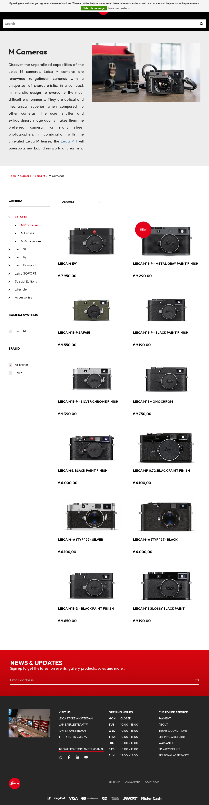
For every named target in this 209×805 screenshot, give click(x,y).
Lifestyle (21, 289)
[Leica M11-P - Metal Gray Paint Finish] (166, 240)
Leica (18, 373)
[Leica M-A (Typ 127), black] (166, 516)
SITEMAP (114, 782)
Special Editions (26, 281)
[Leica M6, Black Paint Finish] (91, 447)
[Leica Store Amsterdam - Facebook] (69, 757)
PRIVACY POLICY (169, 749)
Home (13, 176)
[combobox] (81, 202)
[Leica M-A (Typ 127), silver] (91, 516)
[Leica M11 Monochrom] (166, 378)
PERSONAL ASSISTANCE (174, 755)
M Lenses (27, 233)
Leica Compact (25, 265)
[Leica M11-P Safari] (91, 309)
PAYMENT (165, 718)
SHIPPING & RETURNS (172, 737)
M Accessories (31, 241)
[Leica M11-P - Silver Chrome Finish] (91, 378)
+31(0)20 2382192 (73, 737)
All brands (22, 365)
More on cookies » (119, 8)
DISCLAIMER (132, 782)
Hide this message (93, 8)
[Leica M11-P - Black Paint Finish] (166, 309)
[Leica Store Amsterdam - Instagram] (60, 757)
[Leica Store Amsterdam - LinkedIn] (77, 757)
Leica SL (21, 249)
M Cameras (56, 176)
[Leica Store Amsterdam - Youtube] (86, 757)
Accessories (23, 297)
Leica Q (20, 257)
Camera (25, 176)
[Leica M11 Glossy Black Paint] (166, 585)
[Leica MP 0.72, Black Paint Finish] (166, 447)
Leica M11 (69, 141)
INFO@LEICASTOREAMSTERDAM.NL (81, 749)
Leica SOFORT (25, 273)
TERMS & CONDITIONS (173, 731)
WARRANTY (166, 743)
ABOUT (163, 724)
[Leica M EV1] (91, 240)
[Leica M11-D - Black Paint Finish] (91, 585)
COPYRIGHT (153, 782)
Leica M (40, 176)
